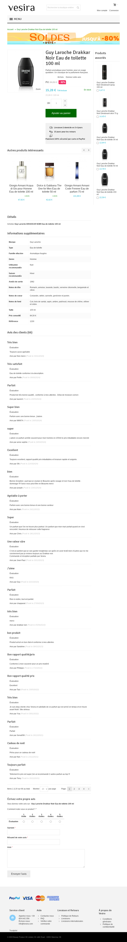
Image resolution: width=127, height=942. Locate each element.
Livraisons (65, 918)
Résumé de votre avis (17, 837)
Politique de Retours (70, 916)
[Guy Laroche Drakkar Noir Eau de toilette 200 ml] (104, 179)
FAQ (42, 918)
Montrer (36, 789)
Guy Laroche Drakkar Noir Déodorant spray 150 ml (106, 84)
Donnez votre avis (73, 77)
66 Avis (61, 77)
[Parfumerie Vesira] (21, 7)
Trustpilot (13, 931)
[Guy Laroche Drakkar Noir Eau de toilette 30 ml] (104, 127)
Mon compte (102, 10)
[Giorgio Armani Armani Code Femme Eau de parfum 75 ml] (77, 169)
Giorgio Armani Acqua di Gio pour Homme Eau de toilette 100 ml (21, 188)
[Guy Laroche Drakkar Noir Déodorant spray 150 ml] (104, 72)
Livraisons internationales (72, 921)
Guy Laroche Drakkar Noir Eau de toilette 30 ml (107, 138)
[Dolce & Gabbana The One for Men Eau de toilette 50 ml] (49, 169)
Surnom (10, 828)
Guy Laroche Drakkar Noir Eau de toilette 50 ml (107, 164)
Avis (9, 847)
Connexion (114, 10)
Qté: (48, 103)
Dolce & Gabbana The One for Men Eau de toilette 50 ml (49, 188)
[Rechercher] (78, 7)
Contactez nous (47, 916)
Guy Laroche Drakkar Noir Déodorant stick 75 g (107, 112)
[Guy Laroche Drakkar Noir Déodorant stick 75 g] (104, 100)
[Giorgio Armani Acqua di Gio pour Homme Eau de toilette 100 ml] (21, 169)
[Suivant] (88, 789)
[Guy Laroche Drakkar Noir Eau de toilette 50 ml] (104, 153)
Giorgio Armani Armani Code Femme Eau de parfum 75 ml (77, 188)
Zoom (38, 89)
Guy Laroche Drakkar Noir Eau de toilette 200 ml (106, 192)
